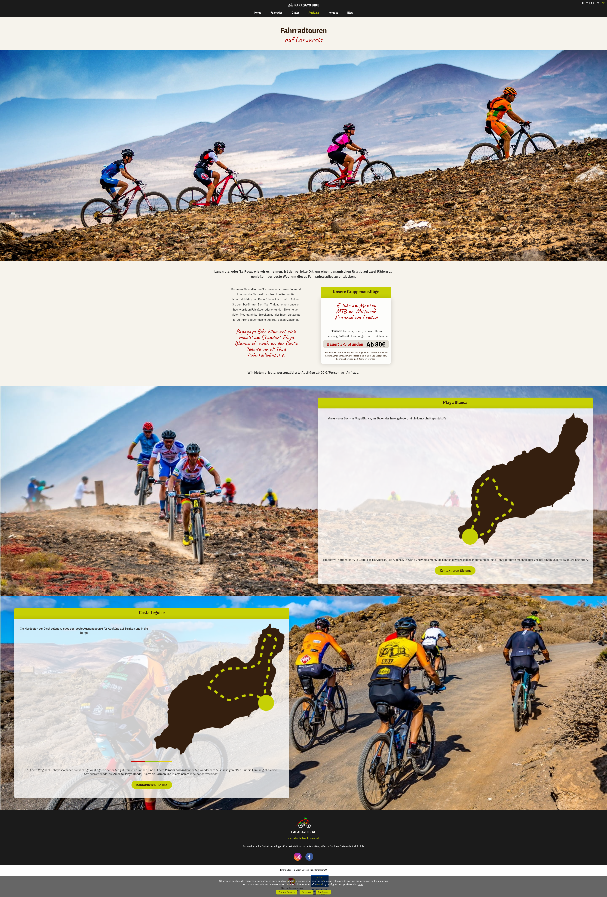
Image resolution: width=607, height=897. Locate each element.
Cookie (334, 846)
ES (587, 3)
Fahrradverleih (251, 846)
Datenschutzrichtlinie (352, 846)
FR (598, 3)
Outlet (295, 12)
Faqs (325, 846)
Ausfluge (314, 12)
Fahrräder (276, 12)
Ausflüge (276, 846)
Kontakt (333, 12)
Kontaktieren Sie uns (455, 570)
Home (257, 12)
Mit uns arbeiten (303, 846)
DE (603, 3)
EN (592, 3)
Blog (350, 12)
